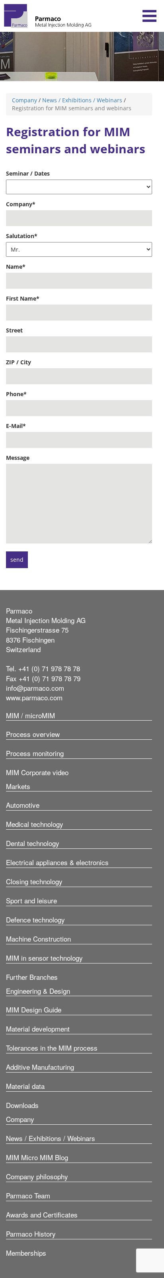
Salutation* (21, 236)
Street (14, 330)
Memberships (26, 1253)
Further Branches (32, 977)
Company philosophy (37, 1176)
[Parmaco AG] (47, 16)
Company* (20, 204)
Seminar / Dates (28, 173)
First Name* (22, 298)
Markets (18, 786)
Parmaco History (31, 1234)
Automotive (22, 805)
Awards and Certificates (42, 1214)
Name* (15, 266)
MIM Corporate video (37, 772)
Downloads (22, 1105)
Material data (25, 1086)
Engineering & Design (38, 991)
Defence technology (35, 919)
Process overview (33, 734)
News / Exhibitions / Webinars (82, 100)
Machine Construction (38, 939)
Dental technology (32, 843)
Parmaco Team (28, 1195)
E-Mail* (16, 426)
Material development (38, 1029)
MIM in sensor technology (44, 958)
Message (17, 457)
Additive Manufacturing (40, 1067)
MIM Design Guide (33, 1009)
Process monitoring (35, 753)
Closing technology (34, 881)
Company (24, 100)
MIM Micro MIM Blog (37, 1157)
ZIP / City (18, 362)
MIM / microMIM (30, 715)
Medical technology (34, 824)
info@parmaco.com (35, 688)
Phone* (16, 394)
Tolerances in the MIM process (52, 1048)
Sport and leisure (31, 900)
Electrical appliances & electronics (57, 862)
